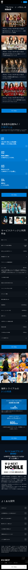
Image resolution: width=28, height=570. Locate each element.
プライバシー (10, 562)
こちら (20, 272)
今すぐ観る (14, 110)
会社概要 (6, 562)
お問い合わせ (16, 562)
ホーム (2, 562)
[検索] (22, 2)
